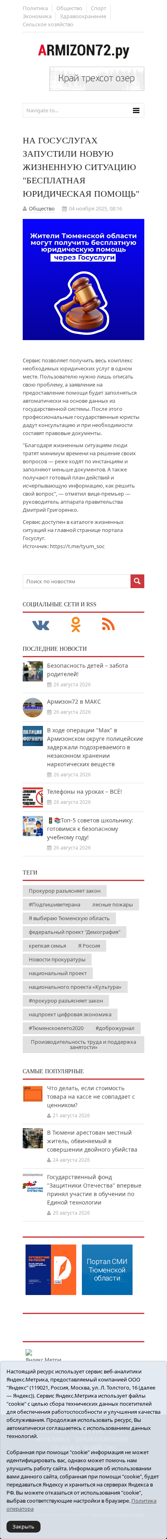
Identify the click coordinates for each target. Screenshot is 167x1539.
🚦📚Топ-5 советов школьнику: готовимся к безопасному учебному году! (90, 828)
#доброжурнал (115, 1028)
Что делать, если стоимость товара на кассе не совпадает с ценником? (91, 1096)
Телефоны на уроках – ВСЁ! (84, 791)
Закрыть (23, 1526)
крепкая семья (47, 945)
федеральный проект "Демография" (74, 932)
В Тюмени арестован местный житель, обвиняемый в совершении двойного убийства (92, 1141)
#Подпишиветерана (54, 904)
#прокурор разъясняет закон (66, 1000)
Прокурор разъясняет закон (65, 890)
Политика (35, 8)
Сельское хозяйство (48, 24)
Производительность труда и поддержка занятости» (83, 1044)
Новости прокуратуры (57, 959)
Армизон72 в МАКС (74, 701)
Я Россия (89, 945)
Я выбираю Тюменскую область (69, 918)
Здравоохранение (83, 16)
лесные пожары (112, 904)
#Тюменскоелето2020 (56, 1028)
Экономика (37, 16)
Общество (69, 8)
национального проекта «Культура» (75, 986)
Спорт (98, 8)
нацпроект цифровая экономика (70, 1014)
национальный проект (58, 973)
